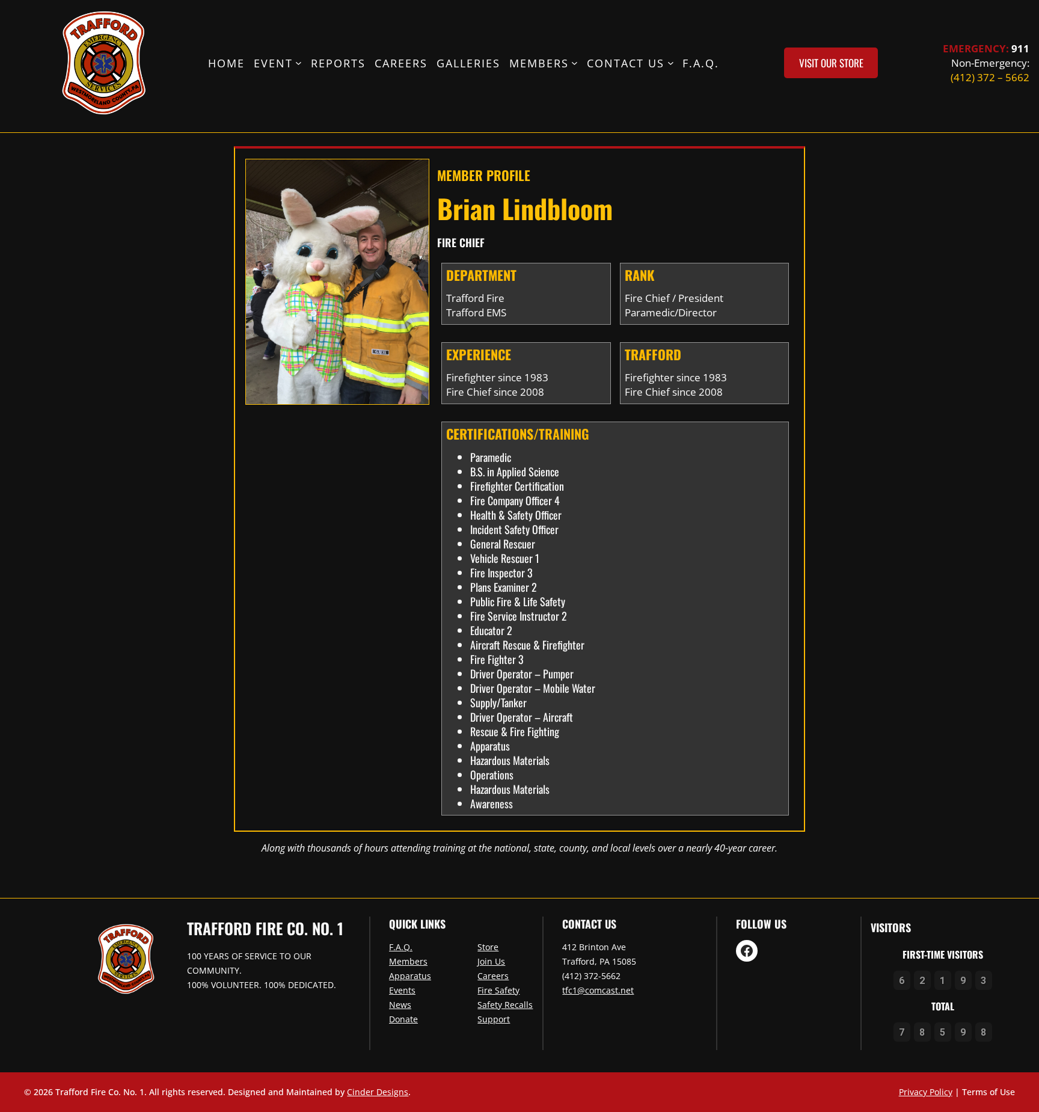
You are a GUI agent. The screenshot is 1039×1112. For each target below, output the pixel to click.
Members (408, 961)
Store (487, 947)
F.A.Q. (400, 947)
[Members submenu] (574, 63)
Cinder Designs (377, 1092)
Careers (493, 975)
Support (493, 1019)
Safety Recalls (505, 1004)
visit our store (831, 62)
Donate (403, 1019)
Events (402, 990)
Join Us (491, 961)
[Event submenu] (298, 63)
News (400, 1004)
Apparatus (410, 975)
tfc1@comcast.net (598, 990)
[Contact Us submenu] (670, 63)
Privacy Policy (925, 1092)
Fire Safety (498, 990)
